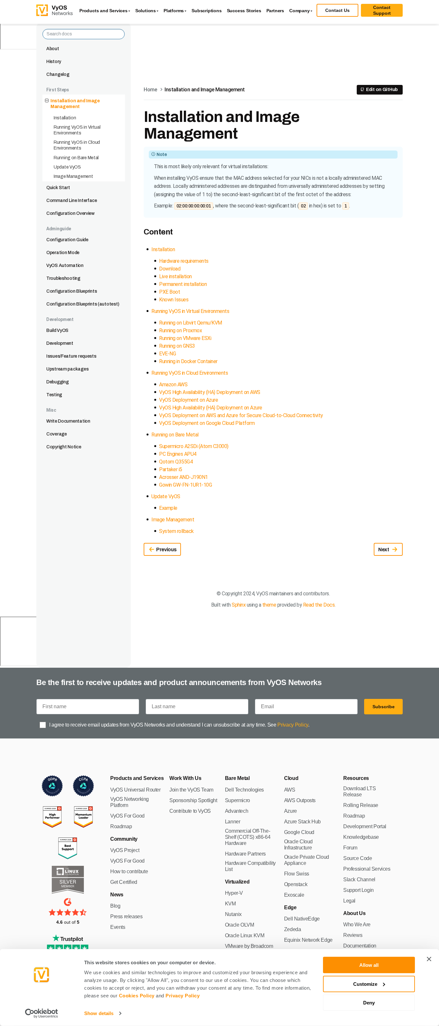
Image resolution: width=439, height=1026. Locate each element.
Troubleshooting (63, 278)
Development (59, 343)
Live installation (175, 276)
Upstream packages (67, 369)
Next (383, 549)
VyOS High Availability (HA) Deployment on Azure (210, 408)
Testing (54, 394)
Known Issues (173, 300)
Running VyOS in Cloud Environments (77, 145)
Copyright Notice (63, 446)
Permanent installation (183, 284)
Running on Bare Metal (76, 157)
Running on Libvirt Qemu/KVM (190, 323)
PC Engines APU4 (177, 454)
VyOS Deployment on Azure (188, 400)
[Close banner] (429, 959)
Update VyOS (67, 167)
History (53, 61)
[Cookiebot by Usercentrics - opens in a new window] (41, 1013)
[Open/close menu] (47, 101)
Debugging (57, 382)
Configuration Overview (70, 213)
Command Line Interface (71, 200)
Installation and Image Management (75, 103)
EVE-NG (167, 354)
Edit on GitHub (382, 89)
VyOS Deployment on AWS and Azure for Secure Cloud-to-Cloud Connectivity (241, 415)
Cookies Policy (137, 995)
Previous (166, 549)
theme (269, 605)
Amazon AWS (173, 384)
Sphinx (239, 605)
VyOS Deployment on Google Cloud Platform (207, 423)
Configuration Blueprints (71, 291)
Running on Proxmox (180, 330)
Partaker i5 (170, 469)
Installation (65, 117)
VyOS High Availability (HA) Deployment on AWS (209, 392)
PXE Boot (169, 292)
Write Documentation (68, 421)
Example (168, 508)
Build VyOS (57, 330)
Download (169, 269)
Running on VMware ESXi (185, 338)
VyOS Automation (65, 265)
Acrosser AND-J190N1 (183, 477)
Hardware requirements (184, 261)
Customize (365, 983)
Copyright (232, 594)
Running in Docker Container (188, 361)
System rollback (176, 531)
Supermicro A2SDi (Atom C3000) (193, 446)
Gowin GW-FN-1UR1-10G (185, 485)
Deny (369, 1002)
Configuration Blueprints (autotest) (82, 304)
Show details (98, 1013)
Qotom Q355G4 (176, 462)
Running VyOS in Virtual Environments (77, 130)
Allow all (369, 965)
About (52, 48)
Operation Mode (62, 252)
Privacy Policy (183, 995)
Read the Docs (319, 605)
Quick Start (58, 187)
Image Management (73, 176)
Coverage (56, 434)
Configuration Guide (67, 239)
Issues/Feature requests (71, 356)
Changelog (57, 74)
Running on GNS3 (177, 346)
